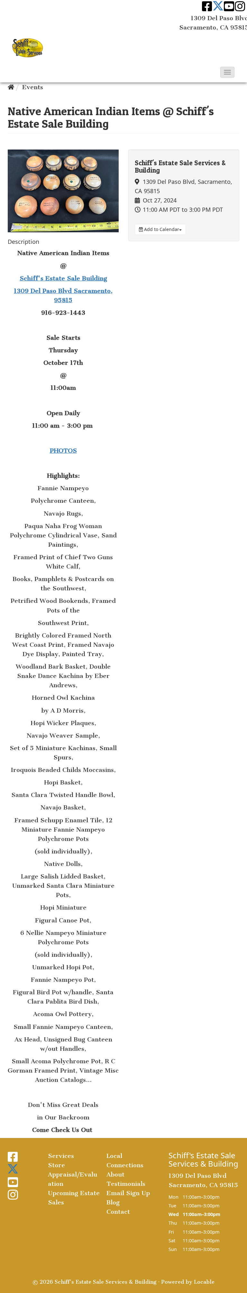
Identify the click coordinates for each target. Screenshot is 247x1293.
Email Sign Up (128, 1193)
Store (56, 1165)
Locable (204, 1282)
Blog (113, 1202)
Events (32, 87)
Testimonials (125, 1183)
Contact (118, 1211)
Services (61, 1156)
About (115, 1174)
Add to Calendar (161, 229)
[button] (227, 72)
